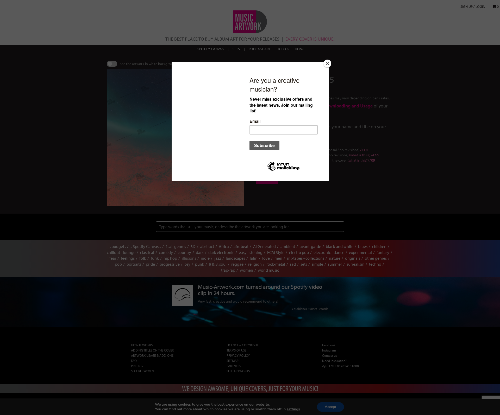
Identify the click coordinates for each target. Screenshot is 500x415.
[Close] (327, 63)
